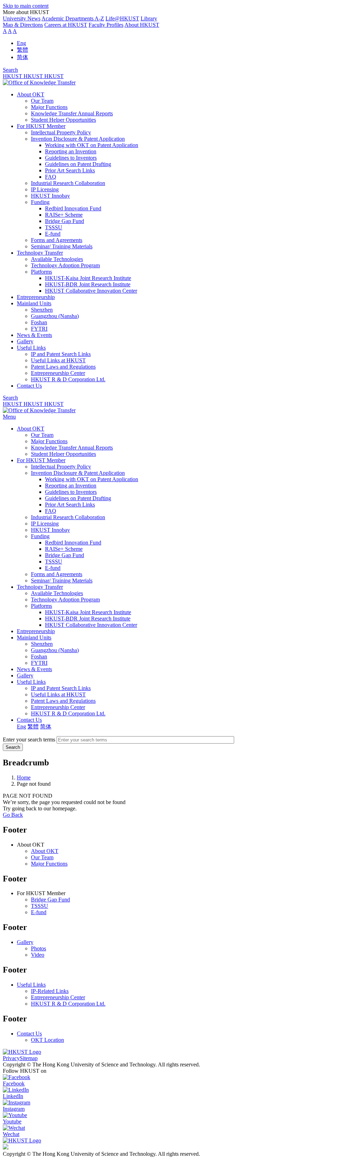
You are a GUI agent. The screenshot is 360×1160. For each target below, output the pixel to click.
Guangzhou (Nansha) (55, 316)
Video (37, 955)
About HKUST (141, 25)
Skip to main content (26, 6)
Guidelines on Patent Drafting (78, 164)
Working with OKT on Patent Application (91, 145)
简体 (22, 57)
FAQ (50, 177)
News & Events (34, 335)
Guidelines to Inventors (71, 158)
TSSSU (53, 227)
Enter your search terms (29, 739)
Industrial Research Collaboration (68, 183)
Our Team (42, 101)
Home (24, 777)
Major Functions (49, 107)
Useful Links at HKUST (58, 360)
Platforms (41, 272)
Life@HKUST (122, 18)
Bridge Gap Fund (64, 221)
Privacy (11, 1058)
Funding (40, 202)
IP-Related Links (50, 991)
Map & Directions (23, 25)
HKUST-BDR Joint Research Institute (87, 284)
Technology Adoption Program (65, 265)
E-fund (52, 234)
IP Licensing (45, 189)
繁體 (22, 50)
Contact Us (29, 386)
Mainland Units (34, 303)
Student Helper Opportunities (63, 120)
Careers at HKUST (65, 25)
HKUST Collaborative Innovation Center (91, 291)
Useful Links (31, 348)
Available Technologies (57, 259)
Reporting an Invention (70, 151)
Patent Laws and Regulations (63, 367)
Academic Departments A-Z (72, 18)
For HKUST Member (41, 126)
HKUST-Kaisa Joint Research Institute (88, 278)
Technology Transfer (40, 253)
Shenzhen (42, 310)
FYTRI (39, 329)
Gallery (25, 341)
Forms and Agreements (56, 240)
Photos (38, 948)
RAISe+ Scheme (64, 215)
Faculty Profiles (106, 25)
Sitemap (29, 1058)
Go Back (13, 815)
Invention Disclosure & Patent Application (78, 139)
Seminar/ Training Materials (61, 246)
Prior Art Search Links (70, 170)
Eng (21, 43)
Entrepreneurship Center (58, 373)
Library (149, 18)
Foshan (39, 322)
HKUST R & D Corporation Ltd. (68, 379)
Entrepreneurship (36, 297)
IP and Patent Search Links (61, 354)
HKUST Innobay (50, 196)
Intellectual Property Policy (61, 132)
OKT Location (47, 1040)
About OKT (30, 94)
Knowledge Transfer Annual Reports (72, 113)
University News (21, 18)
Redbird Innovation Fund (73, 208)
